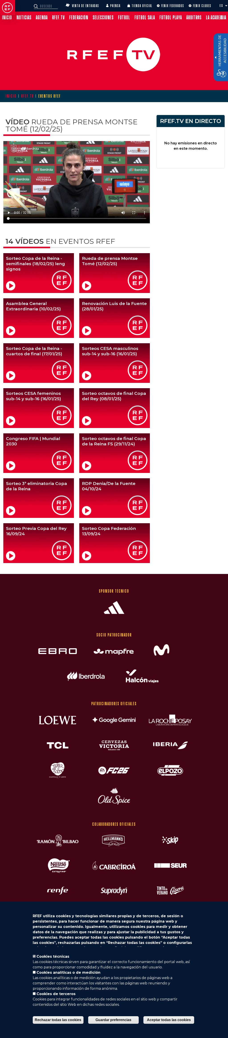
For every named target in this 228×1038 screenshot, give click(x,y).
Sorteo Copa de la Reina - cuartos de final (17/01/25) (34, 351)
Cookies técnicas (53, 956)
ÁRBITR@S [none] (194, 17)
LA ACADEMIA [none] (216, 17)
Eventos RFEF (49, 96)
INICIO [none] (7, 17)
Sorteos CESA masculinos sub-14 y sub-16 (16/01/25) (110, 351)
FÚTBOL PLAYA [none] (170, 17)
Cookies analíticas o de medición (68, 972)
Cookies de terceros (56, 994)
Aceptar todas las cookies (169, 1020)
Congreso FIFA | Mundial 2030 (33, 441)
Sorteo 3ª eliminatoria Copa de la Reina (36, 486)
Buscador (36, 6)
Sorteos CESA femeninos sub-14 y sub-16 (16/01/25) (33, 396)
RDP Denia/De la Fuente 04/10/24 (108, 486)
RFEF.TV (27, 96)
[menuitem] (7, 17)
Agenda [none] (42, 17)
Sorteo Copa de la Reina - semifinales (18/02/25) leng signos (35, 264)
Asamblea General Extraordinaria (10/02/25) (33, 306)
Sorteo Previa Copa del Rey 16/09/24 (36, 531)
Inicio (11, 96)
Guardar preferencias (113, 1020)
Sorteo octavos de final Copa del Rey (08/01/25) (114, 396)
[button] (226, 5)
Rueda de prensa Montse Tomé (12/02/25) (110, 261)
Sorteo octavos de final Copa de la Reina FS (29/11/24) (114, 441)
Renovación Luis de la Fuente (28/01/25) (114, 306)
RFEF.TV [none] (58, 17)
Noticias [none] (23, 17)
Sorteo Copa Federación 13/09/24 (109, 531)
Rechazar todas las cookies (58, 1020)
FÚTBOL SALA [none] (144, 17)
